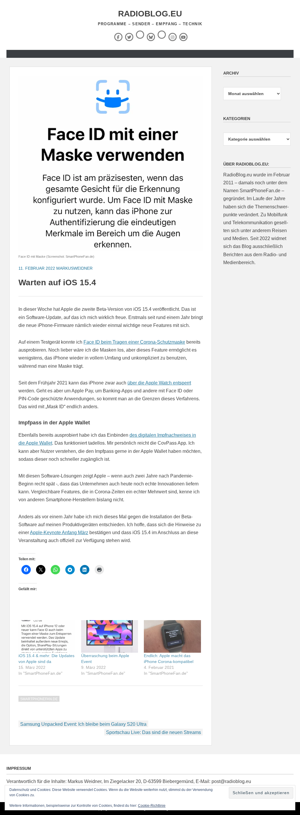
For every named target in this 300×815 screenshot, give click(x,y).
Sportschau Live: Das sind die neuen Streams (153, 732)
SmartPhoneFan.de (39, 699)
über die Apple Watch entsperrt (159, 382)
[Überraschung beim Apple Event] (109, 636)
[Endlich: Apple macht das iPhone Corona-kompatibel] (172, 636)
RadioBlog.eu (150, 13)
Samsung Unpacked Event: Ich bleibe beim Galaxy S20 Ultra (83, 724)
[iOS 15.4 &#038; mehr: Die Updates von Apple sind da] (46, 636)
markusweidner (74, 268)
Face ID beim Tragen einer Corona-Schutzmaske (134, 342)
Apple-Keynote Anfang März (59, 532)
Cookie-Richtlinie (152, 806)
